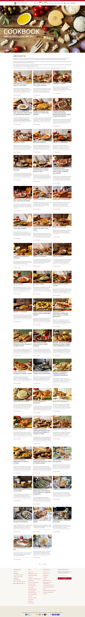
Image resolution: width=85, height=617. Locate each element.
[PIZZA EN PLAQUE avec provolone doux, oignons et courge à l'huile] (22, 335)
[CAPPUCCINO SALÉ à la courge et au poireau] (22, 482)
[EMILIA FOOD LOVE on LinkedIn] (22, 583)
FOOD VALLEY (45, 577)
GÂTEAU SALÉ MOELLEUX (60, 429)
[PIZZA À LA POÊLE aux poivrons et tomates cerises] (22, 365)
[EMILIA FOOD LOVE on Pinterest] (20, 583)
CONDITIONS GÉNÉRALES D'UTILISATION (49, 590)
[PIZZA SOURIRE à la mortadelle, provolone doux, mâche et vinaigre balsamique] (62, 304)
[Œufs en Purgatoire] (42, 135)
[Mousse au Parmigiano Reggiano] (22, 161)
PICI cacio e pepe (38, 284)
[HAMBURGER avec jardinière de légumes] (62, 513)
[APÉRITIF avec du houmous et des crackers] (62, 453)
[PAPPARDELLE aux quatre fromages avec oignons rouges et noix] (42, 161)
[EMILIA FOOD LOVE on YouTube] (17, 583)
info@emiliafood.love (22, 581)
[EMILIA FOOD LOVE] (20, 3)
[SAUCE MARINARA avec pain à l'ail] (22, 541)
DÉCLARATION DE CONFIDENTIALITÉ (48, 585)
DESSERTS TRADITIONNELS (32, 594)
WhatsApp (16, 578)
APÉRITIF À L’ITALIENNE (39, 256)
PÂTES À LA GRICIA (58, 256)
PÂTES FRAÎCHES (30, 580)
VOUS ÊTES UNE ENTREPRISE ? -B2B (48, 587)
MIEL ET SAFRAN (30, 599)
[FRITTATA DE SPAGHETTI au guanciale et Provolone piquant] (42, 104)
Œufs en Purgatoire (39, 142)
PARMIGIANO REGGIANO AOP (32, 573)
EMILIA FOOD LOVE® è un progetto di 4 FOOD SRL (32, 612)
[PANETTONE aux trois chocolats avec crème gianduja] (42, 335)
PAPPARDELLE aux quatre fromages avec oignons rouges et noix (41, 170)
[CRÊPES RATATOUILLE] (42, 192)
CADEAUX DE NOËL (31, 603)
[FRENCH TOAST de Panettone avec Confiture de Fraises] (22, 192)
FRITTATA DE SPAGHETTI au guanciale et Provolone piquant (41, 113)
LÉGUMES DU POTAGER (32, 584)
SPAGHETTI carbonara (20, 311)
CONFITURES (30, 596)
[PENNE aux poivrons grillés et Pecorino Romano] (22, 220)
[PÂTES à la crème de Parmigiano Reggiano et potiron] (22, 453)
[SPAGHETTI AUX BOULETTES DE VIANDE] (42, 513)
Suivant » (44, 564)
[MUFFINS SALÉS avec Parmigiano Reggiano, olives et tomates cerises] (42, 453)
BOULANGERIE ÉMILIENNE (32, 589)
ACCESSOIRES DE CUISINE (32, 592)
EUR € (42, 609)
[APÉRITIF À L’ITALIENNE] (42, 249)
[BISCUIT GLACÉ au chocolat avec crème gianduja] (42, 76)
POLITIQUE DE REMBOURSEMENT (48, 592)
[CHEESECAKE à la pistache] (22, 394)
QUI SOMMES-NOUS (46, 573)
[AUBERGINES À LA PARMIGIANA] (62, 192)
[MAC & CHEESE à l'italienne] (42, 541)
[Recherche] (63, 3)
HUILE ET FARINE (30, 587)
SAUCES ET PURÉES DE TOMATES (33, 582)
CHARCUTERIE (30, 577)
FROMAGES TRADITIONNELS (32, 575)
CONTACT (44, 588)
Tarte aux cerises (18, 142)
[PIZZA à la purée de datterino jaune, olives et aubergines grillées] (42, 304)
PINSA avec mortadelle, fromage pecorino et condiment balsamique (60, 373)
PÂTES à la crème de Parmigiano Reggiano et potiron (21, 461)
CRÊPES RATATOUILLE (39, 199)
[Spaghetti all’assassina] (62, 135)
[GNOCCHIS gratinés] (22, 422)
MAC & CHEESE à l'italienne (41, 547)
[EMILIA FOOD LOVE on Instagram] (24, 583)
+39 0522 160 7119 (20, 576)
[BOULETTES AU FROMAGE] (62, 394)
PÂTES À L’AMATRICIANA (59, 227)
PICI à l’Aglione (18, 284)
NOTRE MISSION (45, 575)
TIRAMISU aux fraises (59, 83)
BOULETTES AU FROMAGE (60, 401)
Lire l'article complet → (17, 95)
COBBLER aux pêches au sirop (62, 489)
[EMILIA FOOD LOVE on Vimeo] (19, 583)
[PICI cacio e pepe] (42, 277)
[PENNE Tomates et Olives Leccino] (62, 277)
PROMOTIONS (30, 601)
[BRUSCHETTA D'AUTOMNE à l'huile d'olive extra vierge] (42, 365)
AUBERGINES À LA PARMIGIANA (61, 199)
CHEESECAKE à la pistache (21, 401)
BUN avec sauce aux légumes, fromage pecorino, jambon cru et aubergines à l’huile (62, 344)
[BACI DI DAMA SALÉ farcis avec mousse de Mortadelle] (22, 513)
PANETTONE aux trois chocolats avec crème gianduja (40, 344)
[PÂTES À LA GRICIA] (62, 249)
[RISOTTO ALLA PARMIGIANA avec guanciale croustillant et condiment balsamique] (22, 104)
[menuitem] (36, 3)
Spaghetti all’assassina (60, 142)
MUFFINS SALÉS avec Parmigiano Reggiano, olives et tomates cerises (42, 461)
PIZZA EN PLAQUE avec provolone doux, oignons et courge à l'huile (22, 344)
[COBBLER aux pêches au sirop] (62, 482)
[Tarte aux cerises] (22, 135)
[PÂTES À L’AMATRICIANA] (62, 220)
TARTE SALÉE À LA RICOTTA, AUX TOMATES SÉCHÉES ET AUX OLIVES (42, 228)
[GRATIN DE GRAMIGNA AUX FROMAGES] (22, 249)
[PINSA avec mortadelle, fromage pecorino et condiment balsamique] (62, 365)
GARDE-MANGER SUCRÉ (32, 585)
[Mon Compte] (61, 3)
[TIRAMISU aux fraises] (62, 76)
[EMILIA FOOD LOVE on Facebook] (15, 583)
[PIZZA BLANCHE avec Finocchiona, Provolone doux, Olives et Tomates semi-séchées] (62, 161)
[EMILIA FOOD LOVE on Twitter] (14, 583)
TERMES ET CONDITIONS (47, 580)
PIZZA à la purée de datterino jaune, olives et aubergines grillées (42, 313)
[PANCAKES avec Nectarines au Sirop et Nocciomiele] (22, 76)
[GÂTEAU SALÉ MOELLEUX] (62, 422)
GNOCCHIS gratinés (19, 429)
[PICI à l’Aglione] (22, 277)
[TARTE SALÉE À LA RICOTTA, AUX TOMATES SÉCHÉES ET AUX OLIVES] (42, 220)
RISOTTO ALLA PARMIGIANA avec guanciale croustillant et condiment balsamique (22, 113)
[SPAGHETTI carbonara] (22, 304)
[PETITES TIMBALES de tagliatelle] (42, 394)
